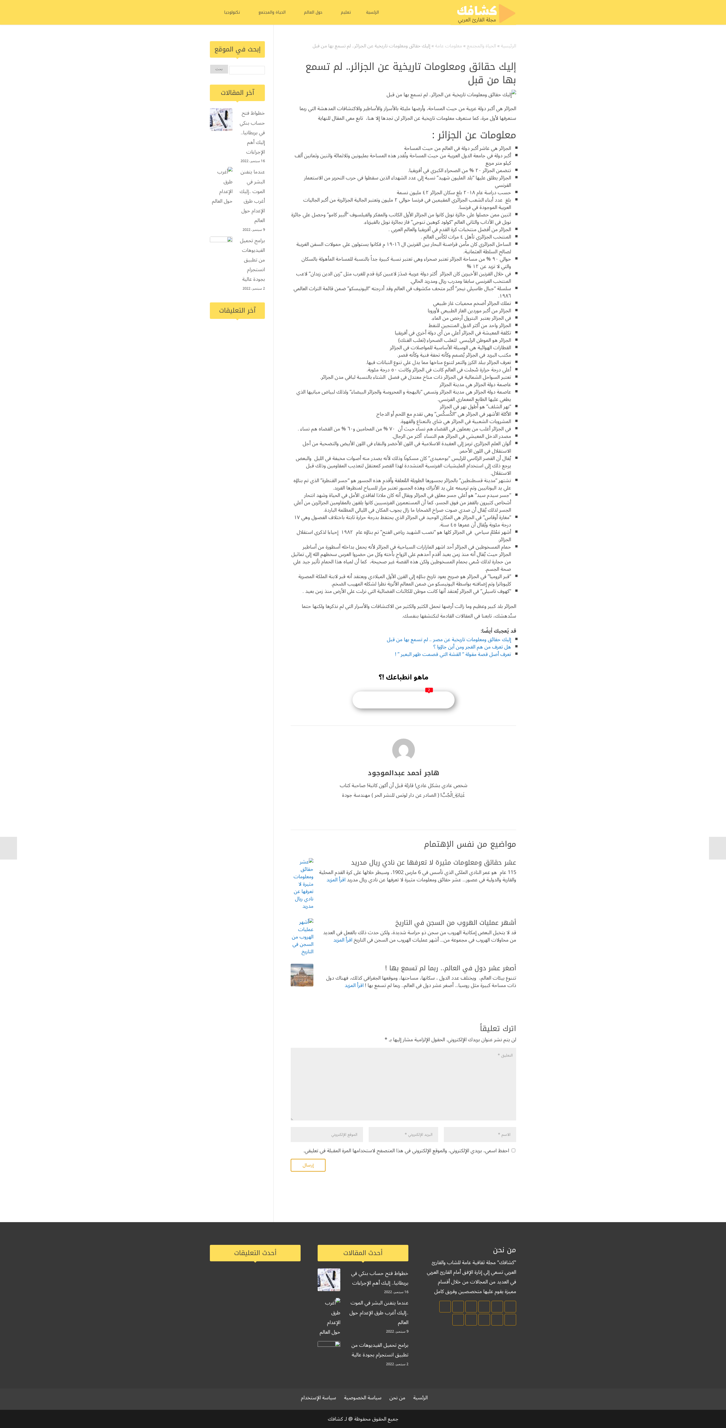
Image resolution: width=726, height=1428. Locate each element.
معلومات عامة (448, 46)
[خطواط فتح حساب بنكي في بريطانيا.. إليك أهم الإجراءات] (221, 121)
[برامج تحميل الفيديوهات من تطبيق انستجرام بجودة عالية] (221, 247)
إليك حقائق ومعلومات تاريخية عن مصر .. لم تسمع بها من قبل (449, 639)
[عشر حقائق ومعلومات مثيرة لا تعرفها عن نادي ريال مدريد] (302, 884)
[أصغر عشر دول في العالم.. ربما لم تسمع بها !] (302, 975)
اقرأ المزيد (335, 879)
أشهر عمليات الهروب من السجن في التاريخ (455, 923)
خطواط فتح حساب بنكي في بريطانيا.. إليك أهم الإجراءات (252, 132)
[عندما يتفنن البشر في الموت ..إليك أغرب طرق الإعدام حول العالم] (221, 186)
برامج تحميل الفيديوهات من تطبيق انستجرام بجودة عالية (252, 260)
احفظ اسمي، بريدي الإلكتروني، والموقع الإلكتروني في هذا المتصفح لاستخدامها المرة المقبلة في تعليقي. (406, 1150)
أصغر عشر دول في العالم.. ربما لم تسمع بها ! (450, 968)
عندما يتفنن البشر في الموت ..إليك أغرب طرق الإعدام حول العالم (252, 196)
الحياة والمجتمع (481, 46)
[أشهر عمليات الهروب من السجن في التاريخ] (302, 936)
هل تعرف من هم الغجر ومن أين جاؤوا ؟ (472, 646)
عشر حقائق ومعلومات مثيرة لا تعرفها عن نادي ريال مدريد (433, 862)
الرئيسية (508, 46)
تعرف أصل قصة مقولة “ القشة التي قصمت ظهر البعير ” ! (453, 654)
